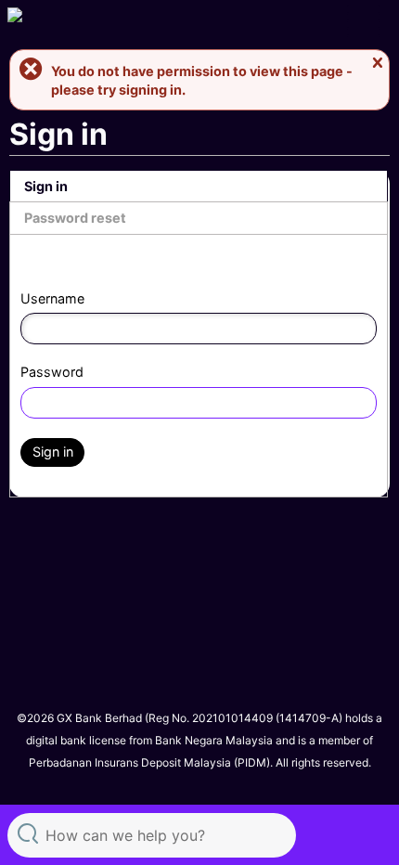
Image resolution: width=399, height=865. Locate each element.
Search (28, 833)
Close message (376, 63)
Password (52, 372)
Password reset (75, 218)
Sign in (46, 186)
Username (52, 298)
